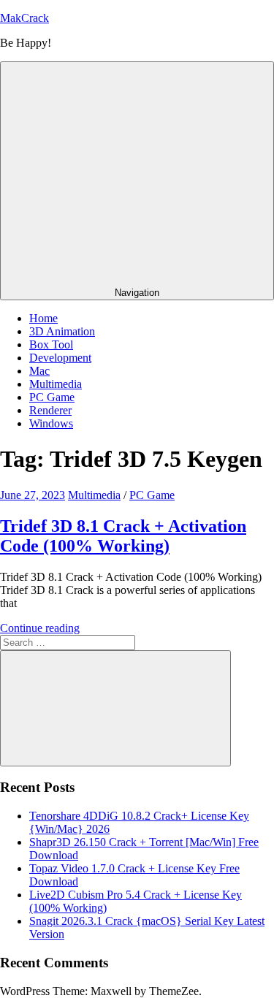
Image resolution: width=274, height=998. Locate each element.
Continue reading (40, 628)
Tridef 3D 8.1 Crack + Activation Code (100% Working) (123, 536)
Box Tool (51, 344)
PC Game (52, 397)
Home (43, 318)
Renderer (50, 410)
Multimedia (55, 384)
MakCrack (24, 18)
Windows (51, 423)
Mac (39, 371)
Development (60, 357)
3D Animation (62, 331)
